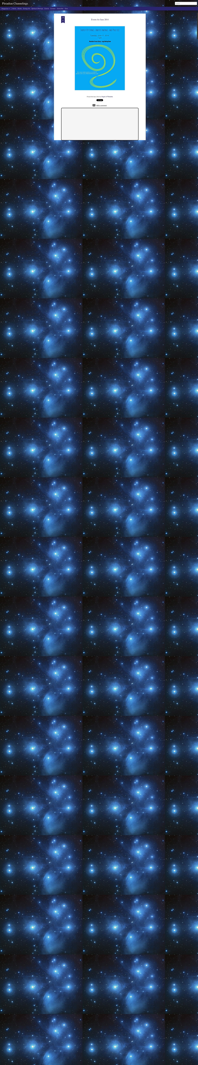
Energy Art (26, 8)
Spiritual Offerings (37, 8)
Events (46, 8)
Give (66, 8)
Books (20, 8)
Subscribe (60, 8)
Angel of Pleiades (107, 97)
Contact (52, 8)
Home (14, 8)
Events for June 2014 (100, 19)
